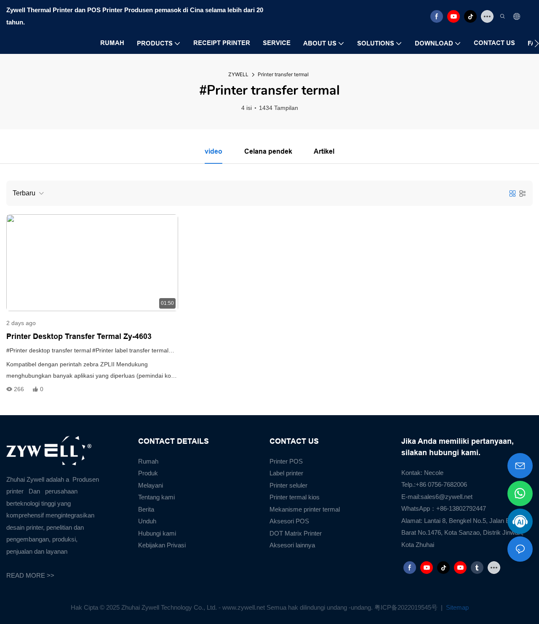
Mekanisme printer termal (305, 509)
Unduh (147, 521)
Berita (146, 509)
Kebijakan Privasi (162, 545)
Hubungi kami (157, 533)
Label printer (286, 473)
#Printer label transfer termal (130, 350)
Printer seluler (288, 485)
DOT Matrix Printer (296, 533)
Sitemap (456, 607)
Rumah (148, 461)
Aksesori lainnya (292, 545)
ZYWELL (238, 74)
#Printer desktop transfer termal (48, 350)
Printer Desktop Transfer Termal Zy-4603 (79, 336)
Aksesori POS (289, 521)
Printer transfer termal (283, 74)
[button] (536, 43)
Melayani (150, 485)
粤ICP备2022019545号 (406, 607)
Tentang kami (156, 497)
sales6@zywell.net (446, 496)
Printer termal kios (295, 497)
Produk (148, 473)
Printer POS (286, 461)
